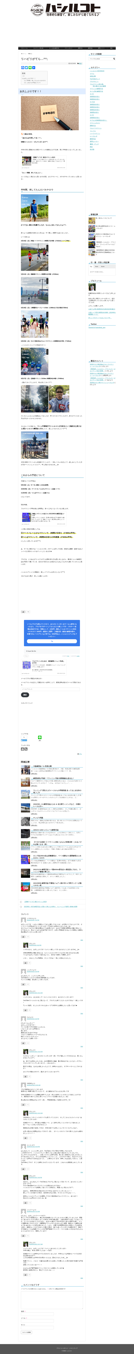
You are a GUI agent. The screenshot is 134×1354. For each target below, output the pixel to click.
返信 (82, 940)
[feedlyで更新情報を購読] (22, 749)
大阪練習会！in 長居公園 (42, 766)
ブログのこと (94, 81)
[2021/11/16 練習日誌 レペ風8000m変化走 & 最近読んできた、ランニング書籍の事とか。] (25, 873)
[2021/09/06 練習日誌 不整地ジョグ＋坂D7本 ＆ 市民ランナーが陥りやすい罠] (25, 886)
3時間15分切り (95, 107)
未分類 (92, 149)
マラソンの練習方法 (96, 88)
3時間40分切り (95, 99)
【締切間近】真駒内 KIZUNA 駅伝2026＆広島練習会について (105, 252)
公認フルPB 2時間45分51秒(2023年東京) (101, 309)
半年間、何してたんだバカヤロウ (36, 80)
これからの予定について (34, 82)
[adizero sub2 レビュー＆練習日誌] (25, 833)
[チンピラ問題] (25, 821)
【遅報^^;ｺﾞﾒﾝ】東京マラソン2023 (43, 157)
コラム (92, 73)
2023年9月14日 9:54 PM (33, 1146)
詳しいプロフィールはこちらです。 (100, 318)
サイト (23, 1325)
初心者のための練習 (99, 86)
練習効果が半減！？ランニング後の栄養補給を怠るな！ (53, 778)
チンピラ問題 (38, 818)
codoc (78, 656)
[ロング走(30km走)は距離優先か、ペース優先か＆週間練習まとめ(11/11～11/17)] (25, 859)
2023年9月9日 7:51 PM (33, 920)
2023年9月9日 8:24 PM (33, 971)
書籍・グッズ (94, 144)
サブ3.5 (92, 102)
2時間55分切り (95, 118)
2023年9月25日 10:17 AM (36, 1244)
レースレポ (93, 136)
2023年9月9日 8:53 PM (35, 945)
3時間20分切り (95, 104)
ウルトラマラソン (96, 128)
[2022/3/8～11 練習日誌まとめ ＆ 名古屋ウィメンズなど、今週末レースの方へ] (25, 807)
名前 (23, 1311)
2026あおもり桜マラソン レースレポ (102, 382)
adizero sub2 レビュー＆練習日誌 (46, 830)
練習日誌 (90, 48)
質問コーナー (101, 48)
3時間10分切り (95, 110)
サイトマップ (73, 1348)
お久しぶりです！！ (29, 78)
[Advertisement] (67, 33)
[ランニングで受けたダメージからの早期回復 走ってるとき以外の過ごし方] (25, 794)
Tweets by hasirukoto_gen (96, 327)
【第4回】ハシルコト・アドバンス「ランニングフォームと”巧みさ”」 (105, 244)
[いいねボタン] (23, 611)
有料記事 (93, 76)
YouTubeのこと (95, 79)
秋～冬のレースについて (104, 218)
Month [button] (102, 266)
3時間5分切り (94, 112)
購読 (25, 695)
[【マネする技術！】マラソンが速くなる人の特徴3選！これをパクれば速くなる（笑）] (25, 845)
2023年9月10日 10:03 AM (33, 1085)
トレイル (93, 131)
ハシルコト (69, 1351)
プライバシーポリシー (62, 1348)
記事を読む (34, 773)
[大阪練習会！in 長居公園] (25, 769)
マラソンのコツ (68, 48)
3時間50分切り (95, 96)
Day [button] (91, 266)
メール (24, 1318)
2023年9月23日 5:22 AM (33, 1211)
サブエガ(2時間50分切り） (98, 120)
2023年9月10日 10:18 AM (36, 1051)
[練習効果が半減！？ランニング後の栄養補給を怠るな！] (25, 782)
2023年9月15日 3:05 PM (35, 1177)
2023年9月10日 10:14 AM (36, 993)
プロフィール (24, 48)
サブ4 (92, 94)
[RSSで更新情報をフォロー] (25, 749)
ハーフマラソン (95, 133)
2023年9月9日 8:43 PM (33, 1019)
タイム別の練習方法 (54, 48)
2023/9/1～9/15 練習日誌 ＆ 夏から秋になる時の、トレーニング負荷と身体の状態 (50, 906)
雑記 (111, 48)
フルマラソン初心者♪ (38, 48)
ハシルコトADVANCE (97, 71)
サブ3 (92, 115)
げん (68, 656)
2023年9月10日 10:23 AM (36, 1113)
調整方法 (80, 48)
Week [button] (96, 266)
